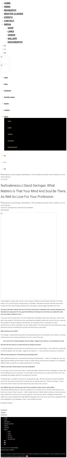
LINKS (11, 31)
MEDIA (7, 24)
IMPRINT (12, 449)
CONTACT (9, 21)
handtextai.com (7, 415)
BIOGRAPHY (10, 10)
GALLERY (12, 38)
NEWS (7, 6)
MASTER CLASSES (13, 13)
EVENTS (8, 17)
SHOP (11, 28)
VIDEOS (11, 35)
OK (27, 456)
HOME (7, 3)
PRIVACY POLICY (5, 449)
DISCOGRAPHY (15, 42)
